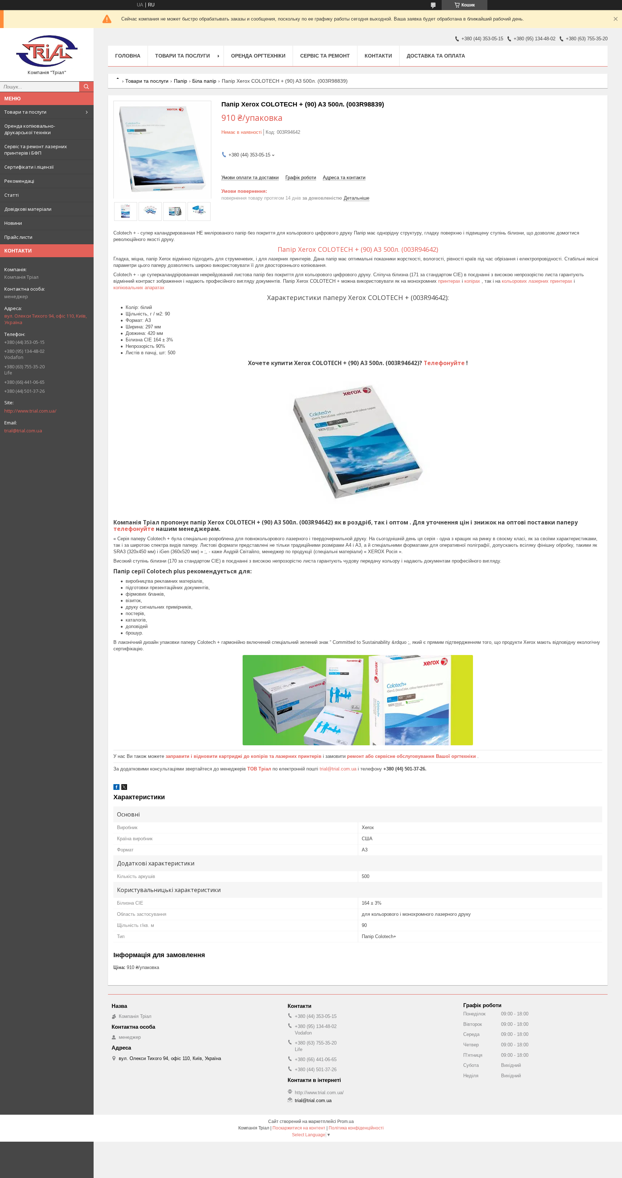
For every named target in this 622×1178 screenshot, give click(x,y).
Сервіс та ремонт (325, 56)
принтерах (450, 281)
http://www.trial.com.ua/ (30, 411)
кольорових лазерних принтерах (538, 281)
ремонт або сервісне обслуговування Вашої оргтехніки (412, 756)
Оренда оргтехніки (258, 56)
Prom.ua (345, 1121)
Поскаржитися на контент (298, 1128)
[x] (124, 788)
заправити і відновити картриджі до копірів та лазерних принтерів (244, 756)
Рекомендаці (19, 181)
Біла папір (204, 81)
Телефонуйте (445, 363)
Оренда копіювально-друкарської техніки (29, 129)
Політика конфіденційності (356, 1128)
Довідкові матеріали (27, 209)
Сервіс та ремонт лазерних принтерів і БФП (35, 149)
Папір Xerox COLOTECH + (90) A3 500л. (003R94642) (358, 249)
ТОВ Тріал (259, 769)
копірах (473, 281)
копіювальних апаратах (138, 287)
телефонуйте (134, 529)
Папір (180, 81)
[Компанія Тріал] (46, 51)
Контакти (378, 56)
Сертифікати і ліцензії (29, 167)
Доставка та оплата (436, 56)
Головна (127, 56)
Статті (11, 195)
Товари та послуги (25, 112)
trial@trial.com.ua (23, 430)
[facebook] (116, 788)
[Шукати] (86, 86)
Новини (13, 223)
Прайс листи (18, 237)
